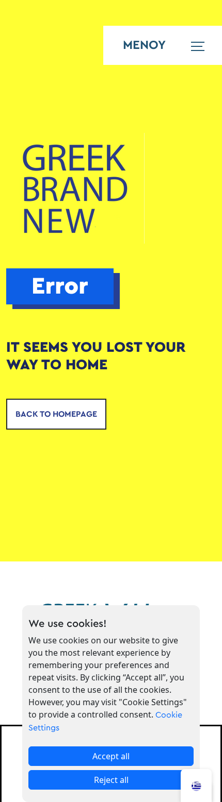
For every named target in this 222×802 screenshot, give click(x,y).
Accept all (111, 756)
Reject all (111, 780)
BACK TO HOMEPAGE (56, 414)
